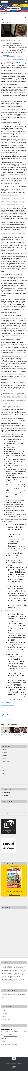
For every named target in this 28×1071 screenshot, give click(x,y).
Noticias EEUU (5, 795)
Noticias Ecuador (6, 792)
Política (4, 749)
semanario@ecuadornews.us (10, 1036)
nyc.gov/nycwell (16, 652)
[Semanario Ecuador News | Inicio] (5, 2)
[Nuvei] (8, 852)
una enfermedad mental (12, 116)
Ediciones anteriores (14, 895)
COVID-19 (17, 62)
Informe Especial (6, 761)
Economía (4, 752)
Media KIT (4, 811)
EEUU (3, 770)
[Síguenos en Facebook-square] (13, 1067)
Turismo (4, 779)
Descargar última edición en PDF (15, 891)
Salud (3, 776)
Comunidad (5, 764)
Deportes (4, 755)
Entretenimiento (5, 767)
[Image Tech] (8, 833)
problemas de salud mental (20, 60)
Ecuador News (6, 22)
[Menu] (26, 2)
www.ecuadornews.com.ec (7, 705)
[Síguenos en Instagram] (15, 1067)
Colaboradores (5, 808)
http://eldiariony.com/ (6, 702)
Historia (4, 805)
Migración (4, 773)
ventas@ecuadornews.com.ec (10, 1044)
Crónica (4, 758)
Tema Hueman (19, 1063)
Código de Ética (5, 814)
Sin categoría (4, 13)
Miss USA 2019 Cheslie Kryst (13, 56)
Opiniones (4, 783)
